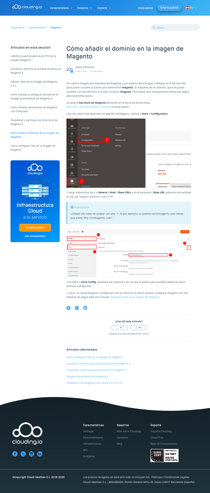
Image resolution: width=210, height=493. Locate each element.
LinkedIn (85, 308)
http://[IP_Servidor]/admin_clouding (88, 107)
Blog (119, 444)
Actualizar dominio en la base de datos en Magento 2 (35, 71)
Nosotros (82, 8)
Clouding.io (17, 27)
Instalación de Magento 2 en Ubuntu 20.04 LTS (94, 383)
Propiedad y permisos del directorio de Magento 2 (34, 122)
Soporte (102, 8)
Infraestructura (92, 444)
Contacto (122, 437)
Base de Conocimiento (163, 444)
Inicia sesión (145, 8)
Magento (55, 27)
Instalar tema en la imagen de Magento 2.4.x (33, 83)
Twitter (77, 308)
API (85, 450)
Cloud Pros (156, 437)
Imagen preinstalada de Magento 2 (87, 376)
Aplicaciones (37, 27)
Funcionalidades (93, 437)
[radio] (119, 327)
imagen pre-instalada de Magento (100, 83)
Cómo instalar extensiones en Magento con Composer (33, 109)
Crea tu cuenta (169, 7)
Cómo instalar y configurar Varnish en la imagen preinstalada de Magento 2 (34, 96)
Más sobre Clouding (129, 431)
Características (59, 8)
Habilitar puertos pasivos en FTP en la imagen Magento (33, 58)
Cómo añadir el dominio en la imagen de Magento (34, 135)
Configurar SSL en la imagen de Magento (135, 297)
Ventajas (88, 431)
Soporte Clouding (160, 431)
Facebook (68, 308)
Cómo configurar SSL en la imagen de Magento (32, 147)
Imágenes (89, 456)
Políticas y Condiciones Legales (170, 477)
